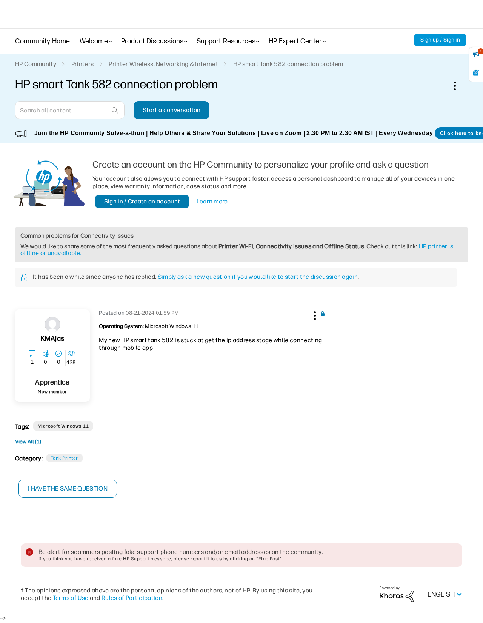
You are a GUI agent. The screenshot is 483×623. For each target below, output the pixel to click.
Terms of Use (71, 597)
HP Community (35, 64)
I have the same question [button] (68, 488)
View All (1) (28, 441)
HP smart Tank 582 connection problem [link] (288, 64)
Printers (82, 64)
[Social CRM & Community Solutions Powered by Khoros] (397, 594)
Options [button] (458, 85)
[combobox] (70, 110)
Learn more (212, 201)
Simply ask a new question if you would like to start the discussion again (258, 276)
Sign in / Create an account (142, 201)
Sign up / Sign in (440, 40)
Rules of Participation (132, 597)
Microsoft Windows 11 (63, 426)
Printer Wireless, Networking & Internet (163, 64)
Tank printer (64, 458)
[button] (314, 314)
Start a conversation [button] (171, 110)
